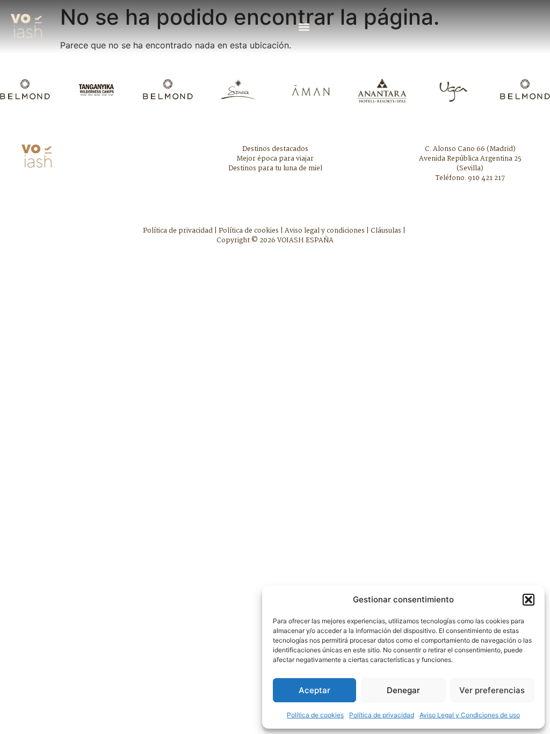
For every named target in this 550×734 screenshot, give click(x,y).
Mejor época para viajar (275, 158)
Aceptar (314, 690)
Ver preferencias (492, 690)
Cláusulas (386, 230)
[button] (528, 599)
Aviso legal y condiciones (325, 230)
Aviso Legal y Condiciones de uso (469, 715)
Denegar (403, 690)
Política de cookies (315, 715)
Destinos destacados (275, 149)
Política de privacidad (381, 715)
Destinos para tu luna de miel (275, 168)
